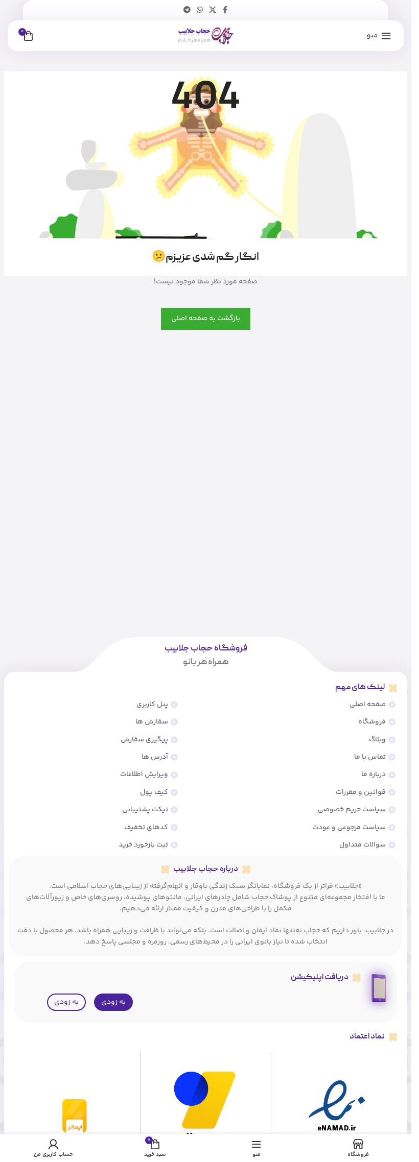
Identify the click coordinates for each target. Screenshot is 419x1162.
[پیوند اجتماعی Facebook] (225, 10)
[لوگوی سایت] (206, 35)
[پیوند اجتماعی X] (212, 10)
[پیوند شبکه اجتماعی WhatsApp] (200, 10)
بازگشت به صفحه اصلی (205, 318)
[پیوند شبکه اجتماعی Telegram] (187, 10)
